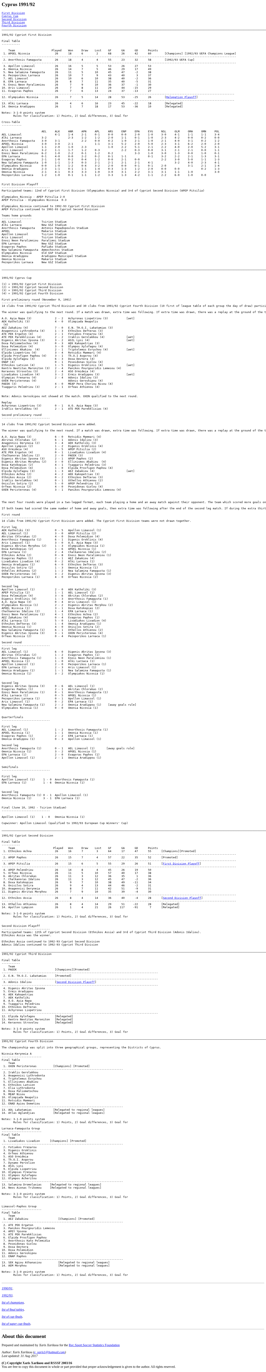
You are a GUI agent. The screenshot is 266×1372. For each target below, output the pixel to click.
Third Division (13, 22)
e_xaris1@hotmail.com (49, 1352)
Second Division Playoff (182, 897)
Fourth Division (14, 25)
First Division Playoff (181, 863)
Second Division (14, 19)
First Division (13, 13)
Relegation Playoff (181, 97)
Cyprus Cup (10, 16)
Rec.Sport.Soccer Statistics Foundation (94, 1345)
